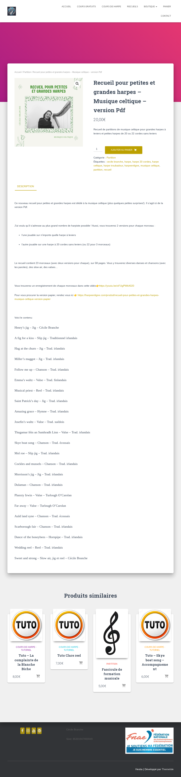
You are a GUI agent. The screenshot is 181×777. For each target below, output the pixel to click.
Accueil (66, 6)
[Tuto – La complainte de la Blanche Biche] (26, 625)
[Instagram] (28, 731)
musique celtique (150, 165)
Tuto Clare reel (69, 655)
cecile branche (115, 161)
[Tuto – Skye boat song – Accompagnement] (155, 625)
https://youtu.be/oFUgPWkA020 (116, 285)
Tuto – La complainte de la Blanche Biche (26, 662)
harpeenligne (131, 165)
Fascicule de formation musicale (112, 673)
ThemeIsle (168, 769)
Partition (27, 72)
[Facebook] (22, 731)
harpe (127, 161)
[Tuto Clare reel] (69, 625)
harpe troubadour (113, 165)
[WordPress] (39, 731)
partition (98, 169)
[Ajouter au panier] (38, 676)
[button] (156, 6)
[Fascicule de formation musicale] (112, 633)
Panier (167, 6)
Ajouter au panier (121, 150)
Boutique (149, 6)
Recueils (132, 6)
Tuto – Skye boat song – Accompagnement (155, 662)
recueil (107, 169)
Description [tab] (25, 186)
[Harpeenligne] (12, 11)
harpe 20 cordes (141, 161)
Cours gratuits (86, 6)
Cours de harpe (111, 6)
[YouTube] (34, 731)
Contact (166, 16)
